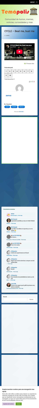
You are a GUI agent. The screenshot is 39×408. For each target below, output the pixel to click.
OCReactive (14, 251)
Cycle (7, 106)
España (14, 106)
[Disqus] (19, 140)
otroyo (12, 213)
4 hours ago (13, 279)
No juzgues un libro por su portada (13, 239)
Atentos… (8, 223)
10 (10, 75)
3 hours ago (23, 239)
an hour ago (20, 215)
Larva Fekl (13, 283)
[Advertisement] (19, 183)
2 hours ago (13, 223)
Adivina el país (14, 215)
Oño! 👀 (8, 279)
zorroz (7, 35)
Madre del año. (9, 271)
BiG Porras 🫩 (14, 219)
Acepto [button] (19, 404)
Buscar (5, 296)
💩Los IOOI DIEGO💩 (16, 235)
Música (21, 106)
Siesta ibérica (9, 255)
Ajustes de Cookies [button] (8, 404)
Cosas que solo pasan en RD (12, 288)
